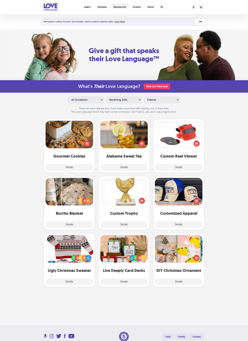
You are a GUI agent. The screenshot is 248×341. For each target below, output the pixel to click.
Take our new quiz (157, 86)
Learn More (119, 21)
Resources (120, 7)
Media (181, 336)
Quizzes (102, 7)
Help (168, 336)
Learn (87, 7)
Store (150, 7)
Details (69, 167)
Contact (196, 336)
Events (137, 7)
